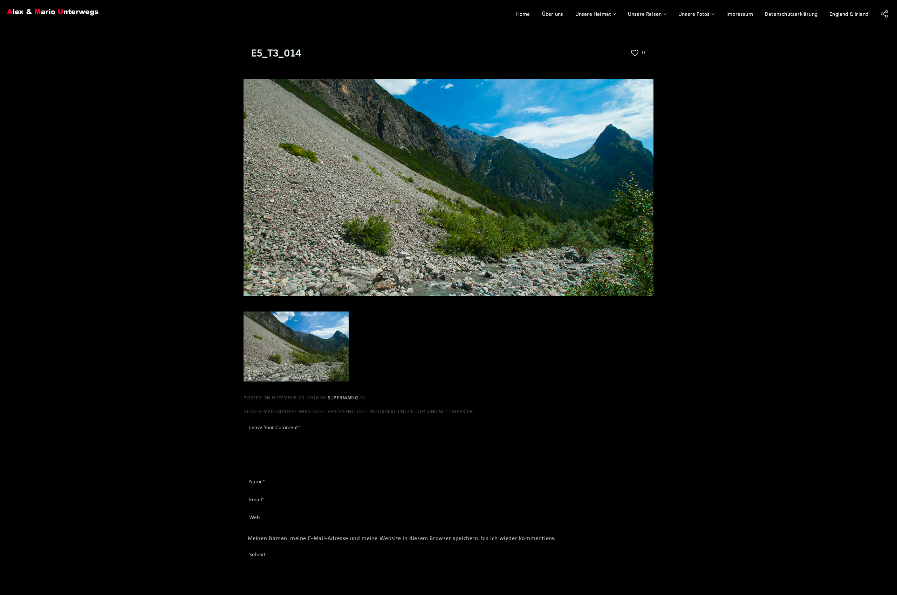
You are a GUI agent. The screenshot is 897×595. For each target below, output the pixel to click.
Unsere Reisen (645, 14)
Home (523, 14)
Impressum (739, 14)
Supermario (344, 397)
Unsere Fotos (694, 14)
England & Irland (848, 14)
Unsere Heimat (593, 14)
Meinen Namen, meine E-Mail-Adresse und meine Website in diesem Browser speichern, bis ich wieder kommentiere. (401, 538)
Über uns (552, 14)
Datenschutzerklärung (791, 14)
